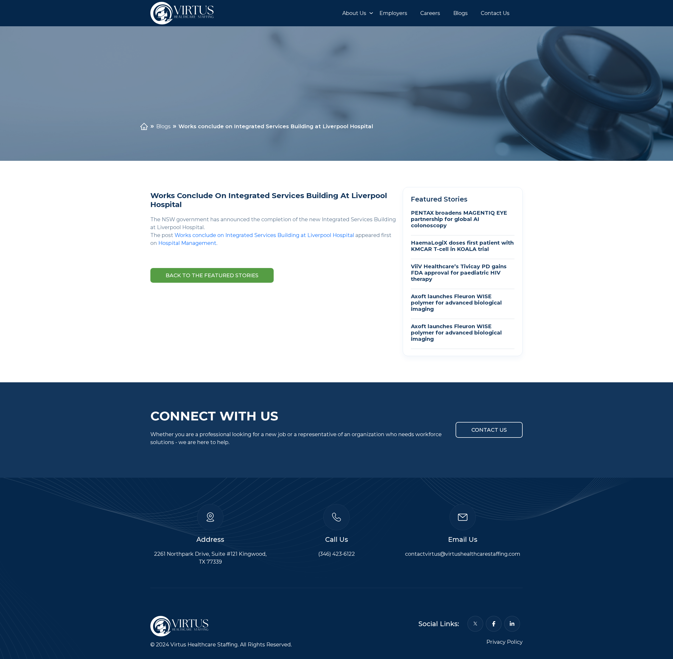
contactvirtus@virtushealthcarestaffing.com (462, 554)
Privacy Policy (504, 642)
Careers (430, 13)
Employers (393, 13)
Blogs (460, 13)
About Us (354, 13)
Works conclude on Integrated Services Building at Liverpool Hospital (264, 235)
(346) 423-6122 (336, 554)
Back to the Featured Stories (212, 275)
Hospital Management (187, 243)
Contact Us (495, 13)
